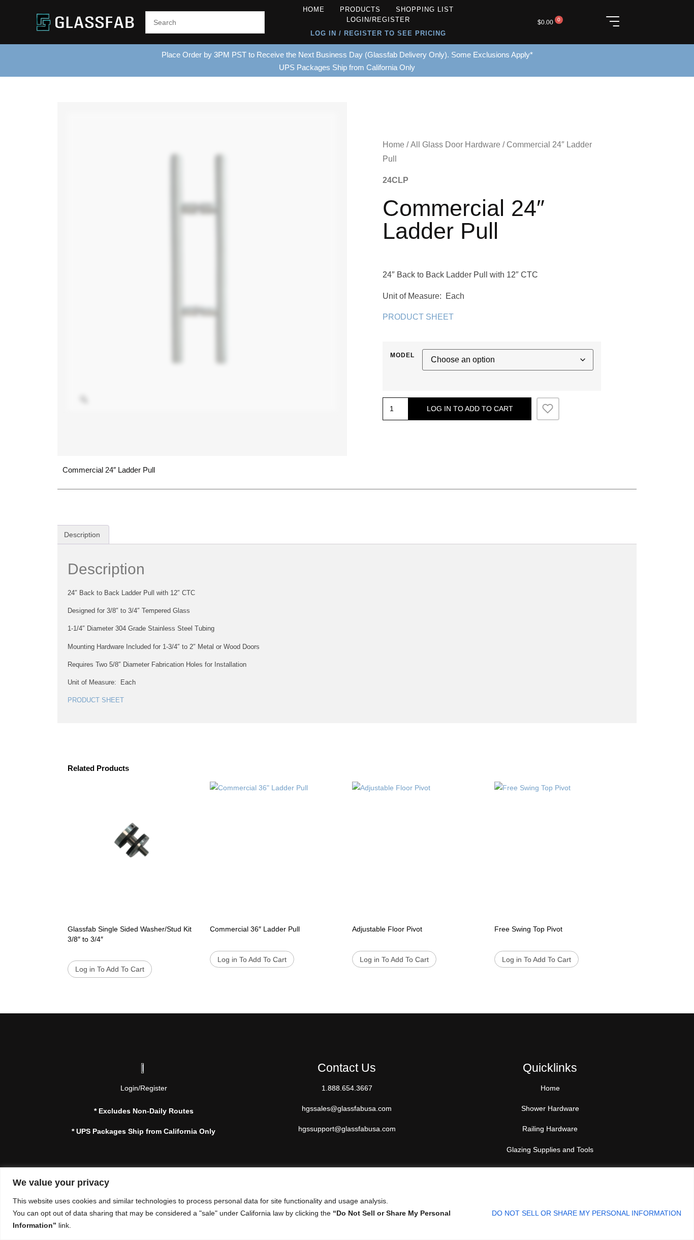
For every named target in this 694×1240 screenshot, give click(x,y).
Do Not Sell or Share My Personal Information (586, 1213)
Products (360, 9)
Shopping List (425, 9)
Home (314, 9)
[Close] (683, 1176)
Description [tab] (82, 535)
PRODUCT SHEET (418, 317)
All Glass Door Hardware (455, 144)
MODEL (402, 355)
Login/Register (378, 19)
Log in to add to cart (470, 409)
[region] (347, 1203)
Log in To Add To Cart (109, 969)
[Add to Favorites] (548, 408)
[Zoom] (84, 399)
